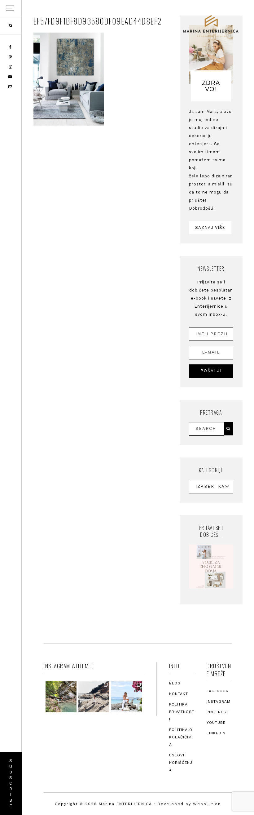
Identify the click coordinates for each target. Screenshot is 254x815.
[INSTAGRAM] (11, 67)
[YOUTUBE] (10, 77)
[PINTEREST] (11, 57)
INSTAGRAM (218, 701)
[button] (10, 8)
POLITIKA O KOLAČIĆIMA (180, 737)
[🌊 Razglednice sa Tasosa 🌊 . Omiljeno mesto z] (126, 696)
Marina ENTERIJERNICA (211, 26)
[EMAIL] (10, 87)
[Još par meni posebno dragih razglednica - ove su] (61, 696)
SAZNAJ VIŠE (210, 227)
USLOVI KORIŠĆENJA (180, 762)
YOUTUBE (216, 722)
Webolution (207, 804)
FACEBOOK (218, 691)
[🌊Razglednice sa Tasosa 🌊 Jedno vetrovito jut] (93, 696)
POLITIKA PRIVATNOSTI (181, 711)
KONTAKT (178, 694)
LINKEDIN (216, 733)
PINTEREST (218, 712)
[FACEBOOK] (10, 47)
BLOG (175, 683)
